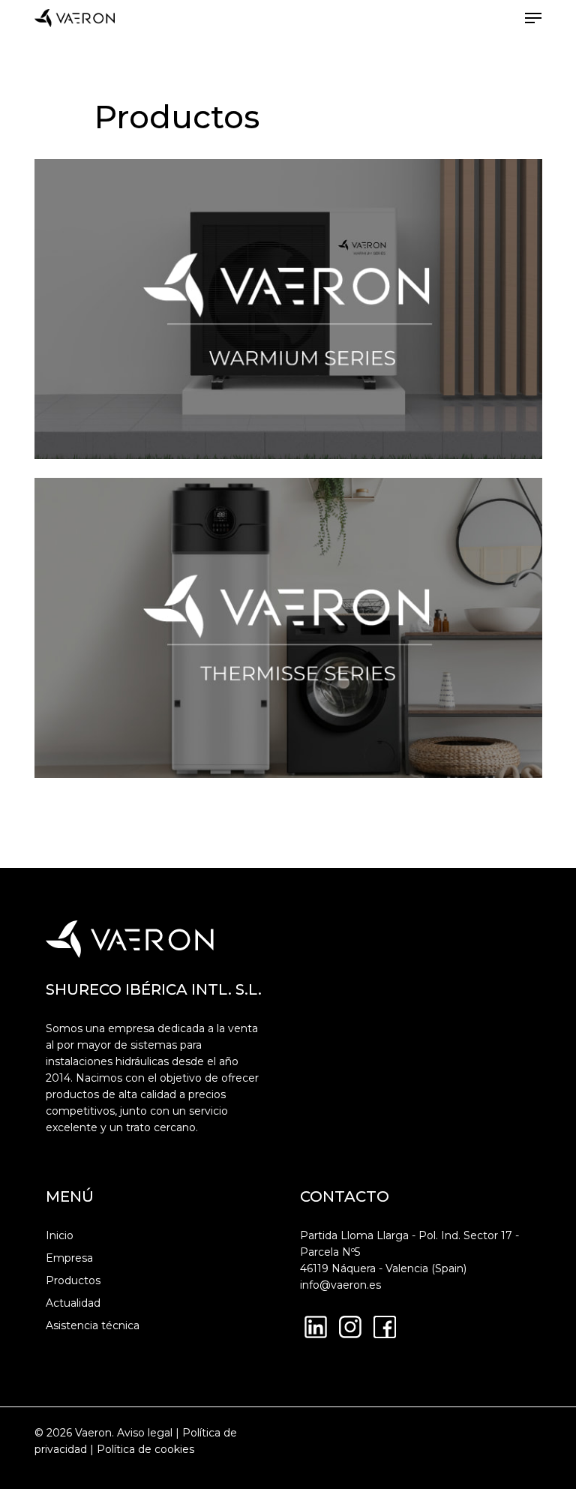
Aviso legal (144, 1432)
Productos (73, 1280)
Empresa (69, 1258)
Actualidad (73, 1303)
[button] (533, 18)
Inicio (60, 1235)
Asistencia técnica (93, 1325)
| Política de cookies (140, 1449)
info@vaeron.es (340, 1285)
